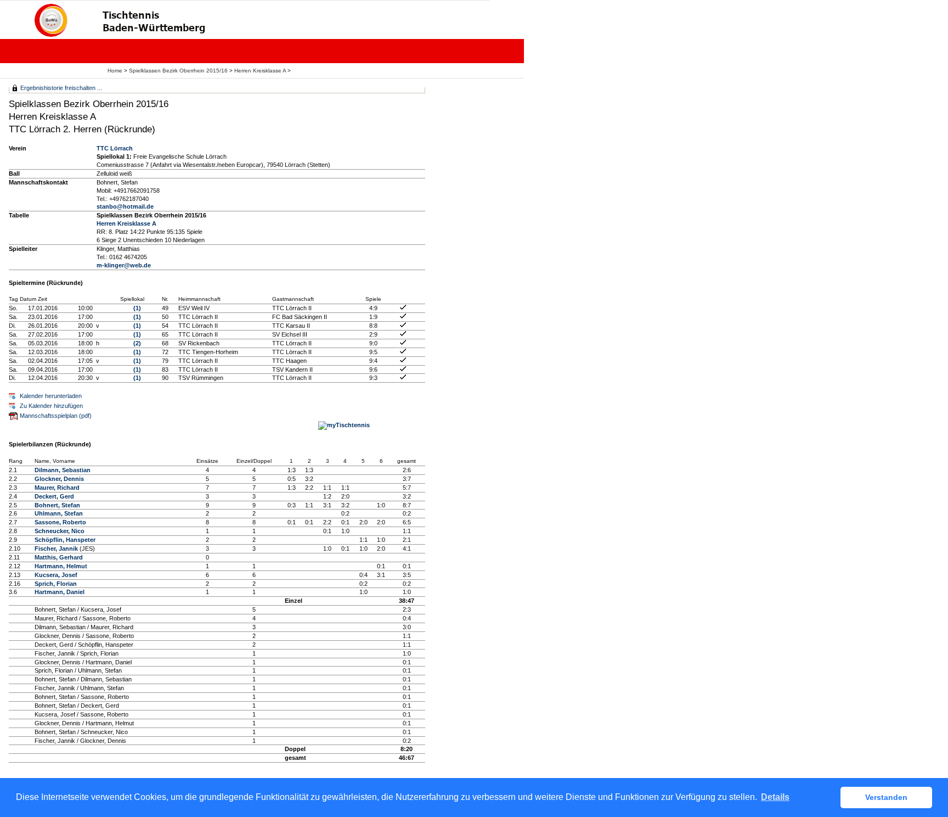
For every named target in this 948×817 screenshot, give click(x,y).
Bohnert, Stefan (57, 505)
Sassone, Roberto (60, 522)
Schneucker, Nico (59, 531)
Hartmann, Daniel (59, 592)
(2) (137, 343)
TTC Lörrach (115, 148)
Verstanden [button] (886, 797)
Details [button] (775, 797)
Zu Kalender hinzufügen (51, 405)
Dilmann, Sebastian (63, 470)
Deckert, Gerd (54, 496)
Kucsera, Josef (56, 575)
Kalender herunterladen (51, 396)
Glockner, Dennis (59, 478)
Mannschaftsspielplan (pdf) (56, 415)
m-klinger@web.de (124, 265)
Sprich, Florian (56, 583)
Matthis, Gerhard (59, 557)
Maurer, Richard (57, 487)
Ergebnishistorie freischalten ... (61, 88)
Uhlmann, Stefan (59, 513)
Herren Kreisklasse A (260, 71)
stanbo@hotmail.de (125, 206)
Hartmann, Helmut (61, 566)
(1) (137, 308)
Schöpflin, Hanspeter (65, 539)
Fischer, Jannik (56, 548)
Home (115, 71)
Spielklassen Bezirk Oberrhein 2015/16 (178, 71)
